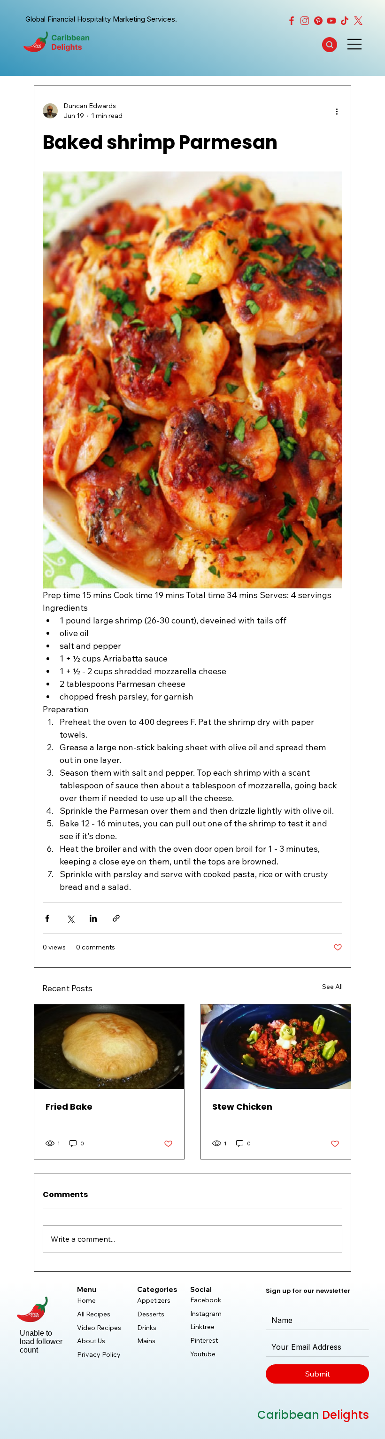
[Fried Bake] (109, 1046)
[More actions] (336, 111)
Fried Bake (69, 1106)
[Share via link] (116, 918)
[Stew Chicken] (276, 1046)
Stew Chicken (242, 1106)
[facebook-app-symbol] (291, 20)
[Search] (330, 44)
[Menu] (354, 44)
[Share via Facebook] (47, 918)
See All (332, 986)
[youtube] (331, 20)
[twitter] (358, 20)
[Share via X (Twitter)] (70, 918)
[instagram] (304, 20)
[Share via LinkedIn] (93, 918)
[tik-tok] (344, 20)
